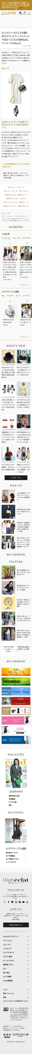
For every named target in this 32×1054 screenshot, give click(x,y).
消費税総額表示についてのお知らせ (11, 1030)
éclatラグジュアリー (11, 936)
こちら (20, 1020)
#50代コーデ (22, 195)
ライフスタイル (9, 952)
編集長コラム (8, 965)
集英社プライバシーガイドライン (10, 1028)
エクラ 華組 (7, 957)
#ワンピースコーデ (10, 191)
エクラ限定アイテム (12, 859)
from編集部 (8, 981)
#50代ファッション (12, 198)
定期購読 (12, 799)
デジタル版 (13, 802)
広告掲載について (7, 1026)
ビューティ (17, 238)
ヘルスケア (7, 949)
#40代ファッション (9, 206)
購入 (10, 805)
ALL (3, 296)
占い (5, 969)
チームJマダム (8, 961)
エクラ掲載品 (10, 856)
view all (24, 285)
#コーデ (21, 187)
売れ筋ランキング (12, 853)
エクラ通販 (7, 977)
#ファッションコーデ (10, 202)
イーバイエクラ (11, 862)
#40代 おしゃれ (23, 206)
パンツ (18, 296)
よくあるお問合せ (18, 1026)
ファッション (6, 238)
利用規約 (22, 1028)
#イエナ (23, 198)
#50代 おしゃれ (10, 195)
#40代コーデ (23, 202)
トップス (10, 296)
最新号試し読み (14, 796)
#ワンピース (12, 187)
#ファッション (23, 191)
